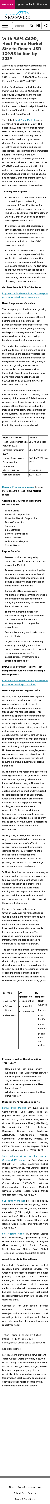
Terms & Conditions (25, 1499)
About (12, 1487)
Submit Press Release (25, 1493)
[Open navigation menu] (5, 25)
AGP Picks (7, 4)
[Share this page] (46, 25)
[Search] (31, 25)
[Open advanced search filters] (38, 25)
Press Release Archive (29, 1487)
